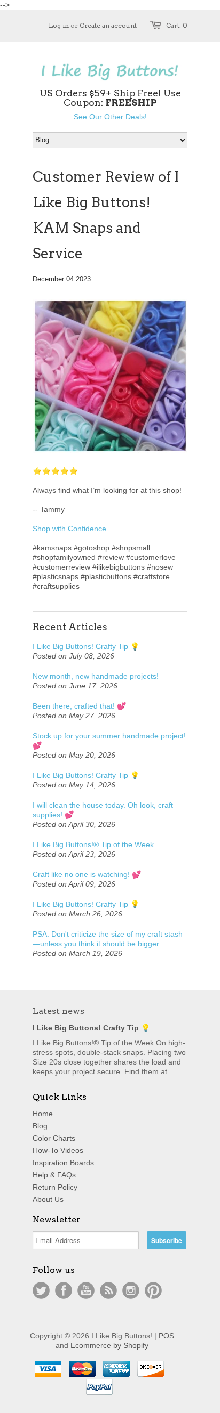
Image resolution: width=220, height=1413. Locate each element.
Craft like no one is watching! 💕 (87, 874)
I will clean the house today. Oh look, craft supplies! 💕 (103, 810)
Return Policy (55, 1187)
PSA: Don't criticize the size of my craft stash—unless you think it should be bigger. (108, 939)
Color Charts (54, 1138)
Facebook (63, 1290)
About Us (48, 1199)
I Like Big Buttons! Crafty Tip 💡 (86, 646)
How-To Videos (58, 1150)
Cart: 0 (176, 25)
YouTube (86, 1290)
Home (43, 1113)
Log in (59, 25)
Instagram (130, 1290)
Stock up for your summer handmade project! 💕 (109, 741)
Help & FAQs (54, 1175)
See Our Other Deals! (110, 116)
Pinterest (153, 1290)
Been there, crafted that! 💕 (79, 706)
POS (166, 1335)
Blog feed (108, 1290)
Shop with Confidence (69, 528)
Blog (40, 1126)
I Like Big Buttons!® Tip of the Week (93, 844)
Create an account (108, 25)
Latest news (58, 1011)
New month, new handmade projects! (96, 676)
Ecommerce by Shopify (109, 1345)
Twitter (41, 1290)
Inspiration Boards (63, 1162)
